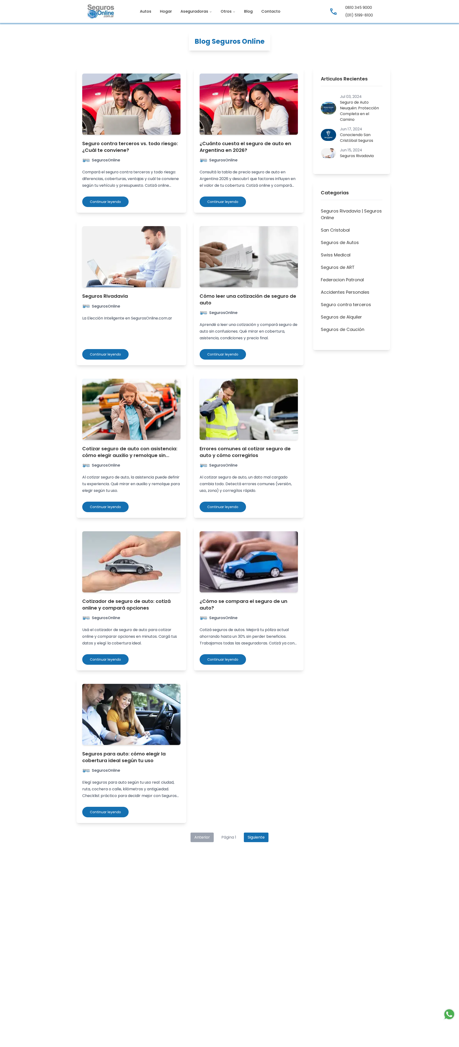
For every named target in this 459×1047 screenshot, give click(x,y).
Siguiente (256, 837)
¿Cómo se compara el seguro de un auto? (243, 604)
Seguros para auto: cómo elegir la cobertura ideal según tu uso (124, 757)
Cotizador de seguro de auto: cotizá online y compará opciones (126, 604)
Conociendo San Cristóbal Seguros (356, 137)
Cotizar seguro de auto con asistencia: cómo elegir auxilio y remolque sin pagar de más (129, 455)
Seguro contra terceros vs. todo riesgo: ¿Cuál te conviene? (130, 147)
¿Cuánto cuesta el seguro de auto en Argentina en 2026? (245, 147)
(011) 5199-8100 (359, 15)
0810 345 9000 (358, 7)
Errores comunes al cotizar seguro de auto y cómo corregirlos (245, 452)
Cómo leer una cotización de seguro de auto (248, 299)
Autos (145, 11)
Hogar (166, 11)
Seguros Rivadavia (105, 296)
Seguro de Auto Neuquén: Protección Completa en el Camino (359, 111)
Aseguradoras (194, 11)
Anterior (202, 837)
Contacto (270, 11)
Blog (248, 11)
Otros (226, 11)
